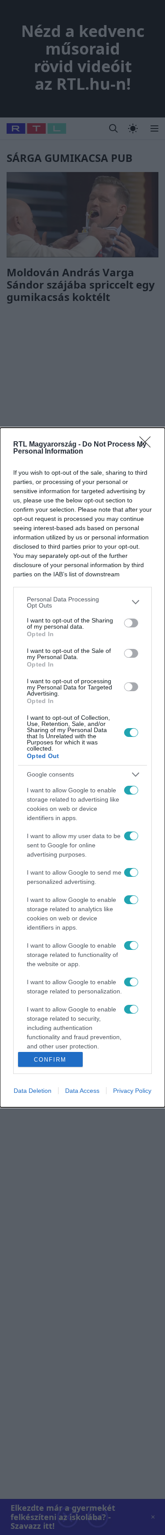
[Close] (147, 444)
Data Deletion (32, 1090)
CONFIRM (50, 1059)
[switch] (131, 623)
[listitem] (82, 602)
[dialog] (82, 768)
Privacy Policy (132, 1090)
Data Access (82, 1090)
